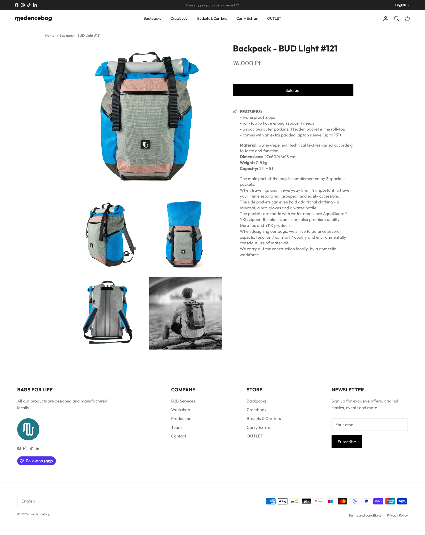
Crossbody (179, 18)
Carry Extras (247, 18)
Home (50, 35)
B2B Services (183, 400)
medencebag (40, 514)
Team (176, 427)
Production (181, 418)
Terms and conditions (365, 515)
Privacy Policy (397, 515)
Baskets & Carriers (212, 18)
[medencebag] (33, 18)
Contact (178, 435)
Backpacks (152, 18)
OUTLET (274, 18)
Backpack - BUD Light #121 (80, 35)
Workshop (180, 409)
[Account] (385, 19)
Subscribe (347, 441)
